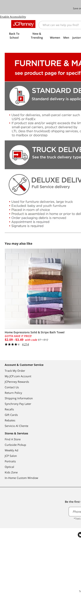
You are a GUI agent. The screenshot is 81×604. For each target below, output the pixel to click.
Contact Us (12, 387)
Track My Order (15, 371)
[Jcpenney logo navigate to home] (23, 24)
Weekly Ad (11, 450)
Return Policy (13, 393)
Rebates (10, 420)
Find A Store (13, 439)
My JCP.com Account (18, 376)
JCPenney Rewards (17, 382)
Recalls (9, 409)
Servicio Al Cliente (16, 426)
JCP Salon (11, 456)
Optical (9, 467)
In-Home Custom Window (21, 478)
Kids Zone (11, 472)
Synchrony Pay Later (18, 404)
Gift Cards (11, 415)
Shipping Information (19, 398)
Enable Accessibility (13, 17)
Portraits (10, 461)
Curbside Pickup (15, 445)
